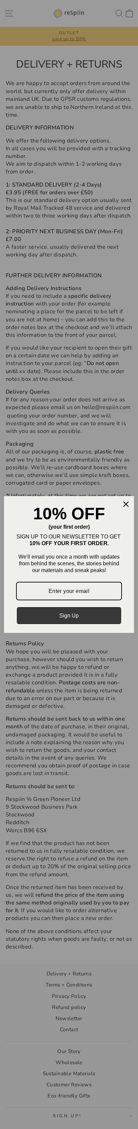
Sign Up (69, 615)
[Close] (126, 504)
